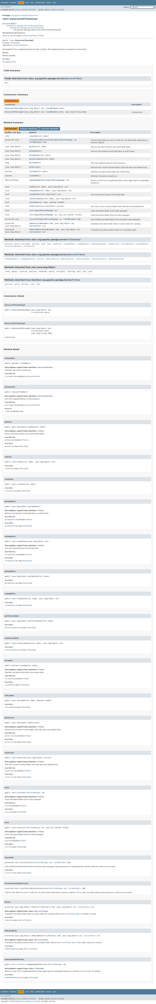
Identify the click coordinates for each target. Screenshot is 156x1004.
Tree (32, 3)
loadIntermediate (98, 244)
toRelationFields (116, 259)
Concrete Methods (49, 129)
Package (13, 3)
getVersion (34, 167)
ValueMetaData (48, 229)
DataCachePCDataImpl (14, 108)
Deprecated (40, 3)
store (31, 210)
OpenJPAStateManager (64, 140)
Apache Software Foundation (30, 1001)
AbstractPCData (73, 78)
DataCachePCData (30, 36)
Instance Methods (28, 129)
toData (32, 223)
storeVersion (29, 246)
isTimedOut (34, 176)
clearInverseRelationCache (41, 140)
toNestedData (35, 229)
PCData (41, 36)
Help (54, 3)
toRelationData (83, 259)
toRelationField (99, 259)
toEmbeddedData (11, 259)
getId (17, 244)
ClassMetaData (52, 108)
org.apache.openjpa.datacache (24, 15)
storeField (34, 219)
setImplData (34, 191)
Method (32, 10)
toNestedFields (67, 259)
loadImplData (69, 244)
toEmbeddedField (27, 259)
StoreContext (35, 226)
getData (32, 147)
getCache (9, 244)
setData (32, 187)
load (43, 244)
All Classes (6, 7)
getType (35, 244)
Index (48, 3)
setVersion (34, 206)
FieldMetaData (35, 142)
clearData (33, 136)
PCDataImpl (15, 43)
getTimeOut (34, 163)
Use (27, 3)
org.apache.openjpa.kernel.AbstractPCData (25, 26)
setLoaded (33, 202)
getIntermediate (36, 159)
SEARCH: (126, 7)
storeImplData (127, 244)
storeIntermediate (13, 246)
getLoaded (25, 244)
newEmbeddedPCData (37, 180)
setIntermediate (36, 199)
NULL (7, 83)
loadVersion (113, 244)
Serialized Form (9, 62)
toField (40, 259)
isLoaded (33, 171)
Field (18, 10)
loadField (57, 244)
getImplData (34, 151)
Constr (25, 10)
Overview (5, 3)
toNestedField (52, 259)
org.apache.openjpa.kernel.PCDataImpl (27, 28)
